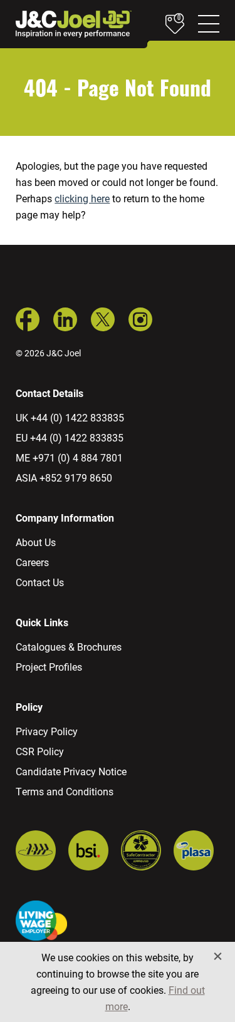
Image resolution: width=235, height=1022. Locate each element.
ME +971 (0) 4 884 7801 (69, 457)
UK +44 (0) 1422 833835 (70, 417)
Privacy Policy (47, 731)
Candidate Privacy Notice (71, 771)
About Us (36, 542)
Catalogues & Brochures (69, 646)
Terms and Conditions (64, 791)
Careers (32, 562)
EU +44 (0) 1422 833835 (69, 437)
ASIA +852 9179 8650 (64, 477)
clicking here (82, 198)
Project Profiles (49, 666)
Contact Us (40, 582)
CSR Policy (40, 751)
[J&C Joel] (74, 24)
